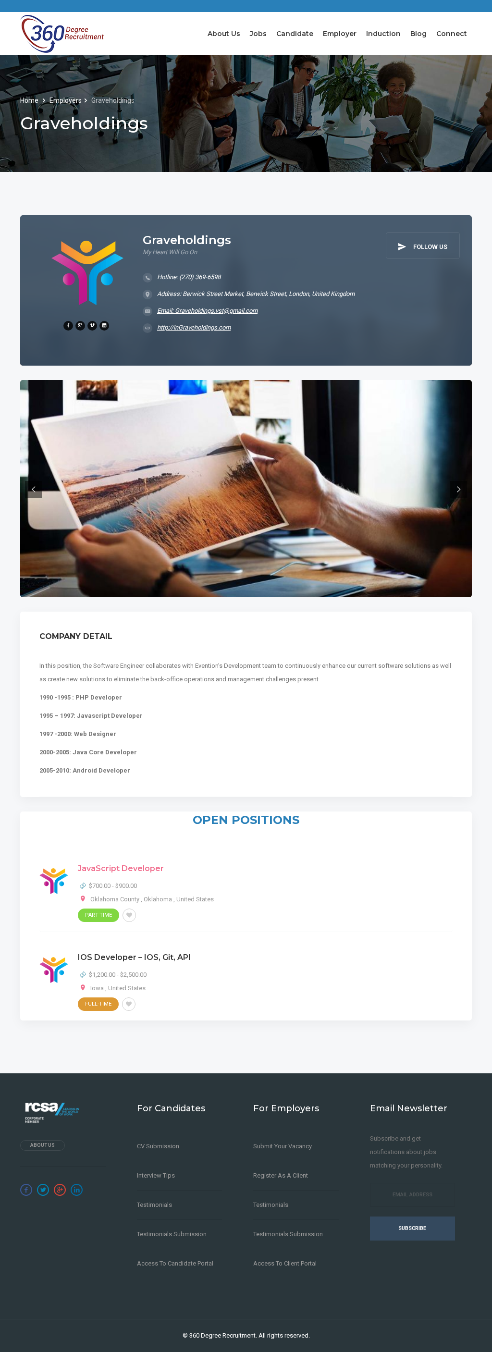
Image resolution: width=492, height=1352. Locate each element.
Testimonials (154, 1204)
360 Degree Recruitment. (223, 1335)
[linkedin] (104, 326)
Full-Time (98, 1004)
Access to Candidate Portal (175, 1263)
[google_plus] (80, 326)
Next (458, 489)
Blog (418, 33)
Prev (33, 489)
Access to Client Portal (285, 1263)
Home (30, 100)
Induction (383, 33)
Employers (65, 100)
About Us (224, 33)
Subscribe (412, 1228)
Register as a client (280, 1175)
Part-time (98, 915)
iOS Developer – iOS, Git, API (134, 957)
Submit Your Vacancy (282, 1146)
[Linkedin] (77, 1190)
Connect (451, 33)
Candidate (294, 33)
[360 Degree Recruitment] (62, 33)
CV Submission (158, 1146)
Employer (340, 33)
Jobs (258, 33)
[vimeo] (92, 326)
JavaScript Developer (121, 868)
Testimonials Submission (172, 1234)
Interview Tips (156, 1175)
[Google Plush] (60, 1190)
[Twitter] (43, 1190)
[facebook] (68, 326)
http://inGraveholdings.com (194, 327)
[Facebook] (26, 1190)
